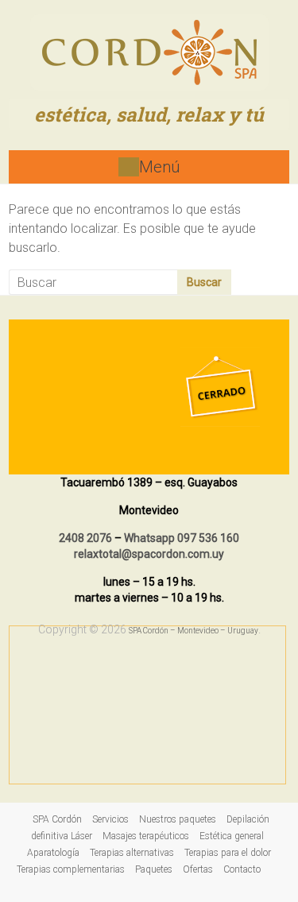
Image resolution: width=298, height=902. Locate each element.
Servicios (110, 819)
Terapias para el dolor (227, 852)
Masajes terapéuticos (146, 836)
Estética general (231, 836)
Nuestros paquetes (177, 819)
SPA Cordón (57, 819)
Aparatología (53, 852)
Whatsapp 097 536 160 (181, 538)
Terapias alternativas (132, 852)
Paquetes (153, 869)
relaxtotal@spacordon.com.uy (149, 554)
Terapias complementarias (71, 869)
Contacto (242, 869)
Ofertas (198, 869)
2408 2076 (85, 538)
